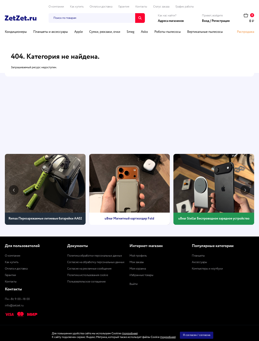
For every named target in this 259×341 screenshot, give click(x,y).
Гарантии (10, 275)
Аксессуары (199, 262)
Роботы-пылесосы (167, 32)
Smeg (130, 32)
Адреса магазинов (171, 21)
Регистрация (221, 21)
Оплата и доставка (101, 6)
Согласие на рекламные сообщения (89, 268)
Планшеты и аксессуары (50, 32)
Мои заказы (137, 262)
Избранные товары (141, 275)
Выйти (134, 284)
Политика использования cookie (87, 275)
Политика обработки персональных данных (94, 255)
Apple (78, 32)
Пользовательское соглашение (86, 281)
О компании (56, 6)
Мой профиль (138, 255)
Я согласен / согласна (196, 335)
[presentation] (14, 190)
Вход (205, 21)
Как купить (77, 6)
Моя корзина (138, 268)
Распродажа (245, 32)
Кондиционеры (16, 32)
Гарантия (123, 6)
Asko (144, 32)
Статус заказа (161, 6)
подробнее (130, 333)
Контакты (141, 6)
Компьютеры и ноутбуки (207, 268)
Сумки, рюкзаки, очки (104, 32)
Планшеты (198, 255)
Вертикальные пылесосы (205, 32)
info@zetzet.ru (14, 305)
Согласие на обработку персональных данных (95, 262)
